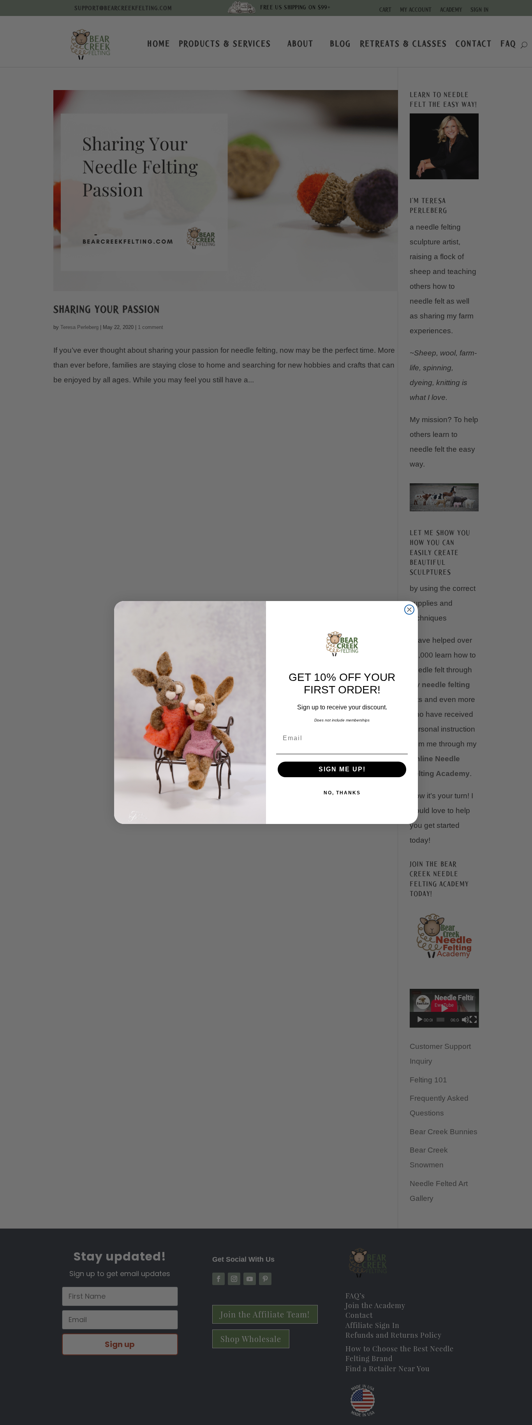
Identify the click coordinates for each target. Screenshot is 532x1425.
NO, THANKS (342, 793)
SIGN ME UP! (342, 769)
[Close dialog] (409, 609)
